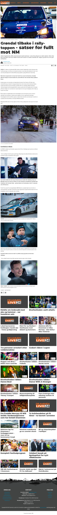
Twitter (49, 493)
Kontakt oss (7, 500)
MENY (18, 2)
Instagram (50, 495)
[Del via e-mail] (55, 65)
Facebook (50, 492)
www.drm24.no (43, 507)
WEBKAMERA (43, 2)
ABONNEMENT (26, 2)
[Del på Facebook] (52, 65)
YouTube (50, 497)
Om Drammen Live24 (7, 498)
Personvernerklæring (7, 497)
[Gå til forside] (5, 3)
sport (2, 290)
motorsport (7, 290)
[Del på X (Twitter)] (53, 65)
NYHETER (12, 2)
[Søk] (55, 3)
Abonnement (7, 493)
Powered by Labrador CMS (28, 513)
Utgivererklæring (7, 495)
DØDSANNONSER (35, 2)
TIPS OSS (50, 2)
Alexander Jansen (33, 492)
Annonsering (7, 492)
